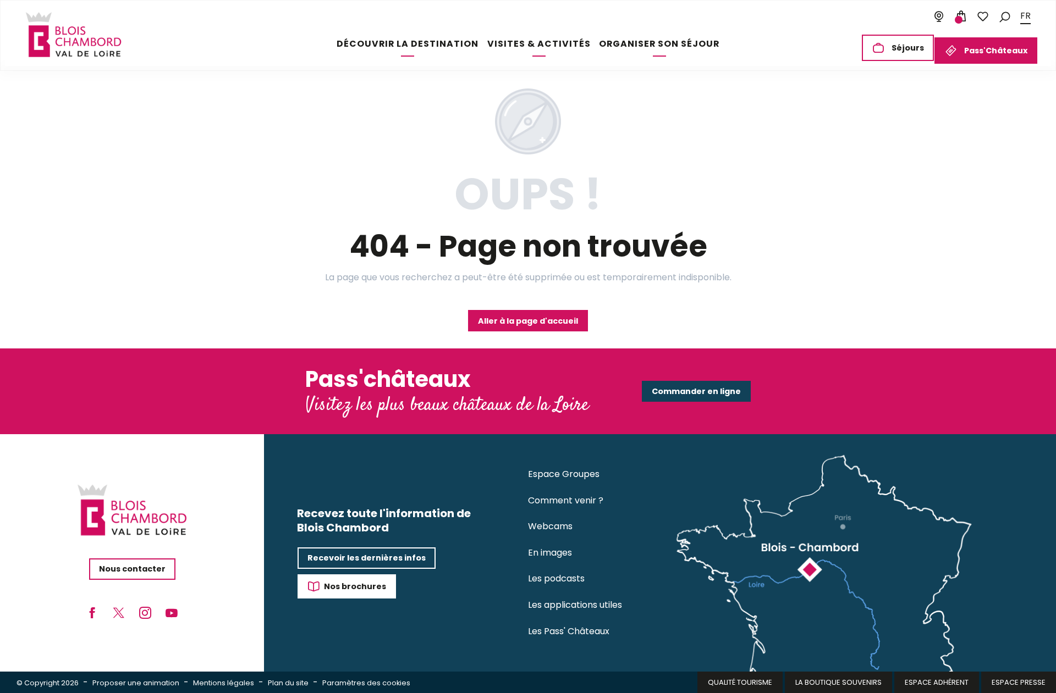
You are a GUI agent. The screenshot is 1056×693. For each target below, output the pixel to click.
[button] (1004, 16)
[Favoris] (982, 16)
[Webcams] (938, 16)
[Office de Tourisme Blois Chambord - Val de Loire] (73, 34)
